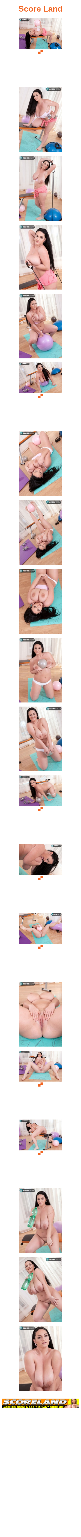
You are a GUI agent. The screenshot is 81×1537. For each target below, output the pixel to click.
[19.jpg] (40, 1291)
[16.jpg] (40, 1084)
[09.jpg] (40, 602)
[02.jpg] (40, 121)
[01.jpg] (40, 52)
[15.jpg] (40, 1015)
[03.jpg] (40, 189)
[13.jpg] (40, 878)
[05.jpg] (40, 327)
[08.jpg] (40, 533)
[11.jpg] (40, 740)
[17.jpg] (40, 1153)
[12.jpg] (40, 809)
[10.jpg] (40, 671)
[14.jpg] (40, 946)
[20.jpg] (40, 1360)
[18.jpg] (40, 1222)
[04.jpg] (40, 258)
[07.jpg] (40, 465)
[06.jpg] (40, 396)
